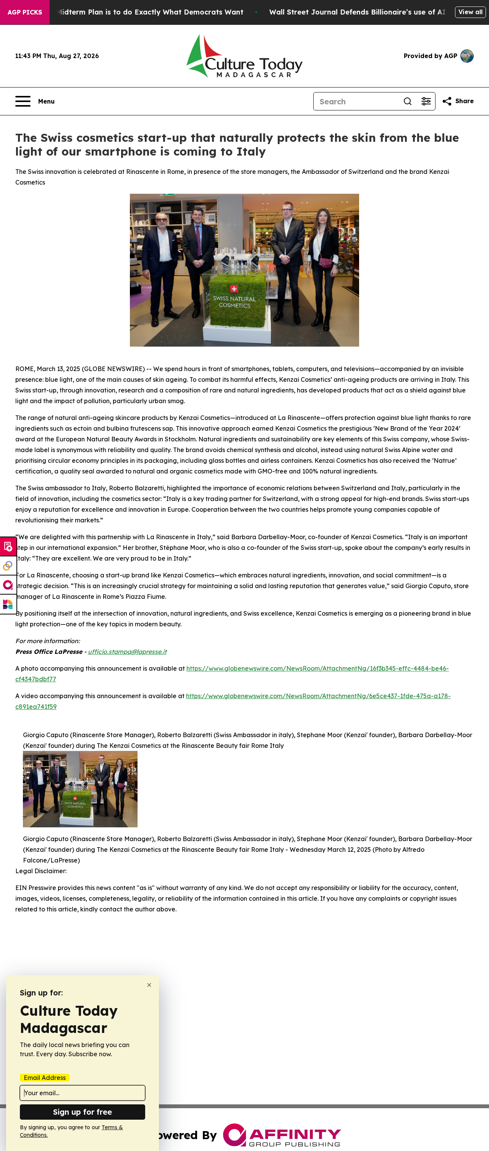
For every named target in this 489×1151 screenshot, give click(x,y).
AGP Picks (25, 12)
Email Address (45, 1077)
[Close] (149, 985)
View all (470, 12)
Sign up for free (82, 1112)
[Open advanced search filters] (426, 101)
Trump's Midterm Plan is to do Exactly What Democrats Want (134, 12)
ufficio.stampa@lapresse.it (127, 651)
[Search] (407, 101)
